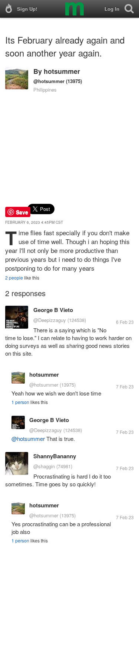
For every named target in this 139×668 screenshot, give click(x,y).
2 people (14, 277)
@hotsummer (48, 81)
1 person (20, 402)
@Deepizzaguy (49, 319)
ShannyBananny (54, 456)
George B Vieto (53, 310)
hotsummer (62, 71)
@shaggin (44, 466)
